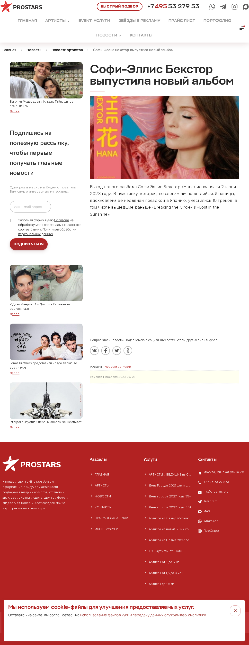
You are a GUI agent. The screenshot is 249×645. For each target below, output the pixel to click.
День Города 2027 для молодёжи (171, 485)
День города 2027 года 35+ (170, 496)
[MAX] (245, 6)
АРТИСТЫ (102, 485)
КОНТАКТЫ (103, 507)
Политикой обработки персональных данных (47, 231)
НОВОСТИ (103, 496)
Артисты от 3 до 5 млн (165, 562)
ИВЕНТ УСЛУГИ (106, 529)
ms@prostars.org (216, 492)
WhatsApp (211, 521)
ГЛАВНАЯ (102, 475)
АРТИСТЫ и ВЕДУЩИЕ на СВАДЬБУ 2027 (171, 475)
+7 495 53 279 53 (216, 482)
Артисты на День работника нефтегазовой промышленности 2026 (171, 518)
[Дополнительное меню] (242, 28)
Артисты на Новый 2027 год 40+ (171, 540)
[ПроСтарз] (234, 6)
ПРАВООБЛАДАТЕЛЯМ (111, 518)
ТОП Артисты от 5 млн (165, 551)
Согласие (61, 220)
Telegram (210, 501)
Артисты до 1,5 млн (163, 584)
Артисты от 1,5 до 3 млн (166, 573)
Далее (14, 111)
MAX (207, 511)
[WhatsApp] (212, 6)
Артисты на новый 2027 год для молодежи (171, 529)
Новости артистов (118, 367)
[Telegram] (223, 6)
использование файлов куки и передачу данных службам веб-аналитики (143, 615)
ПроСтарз (211, 531)
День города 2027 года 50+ (170, 507)
